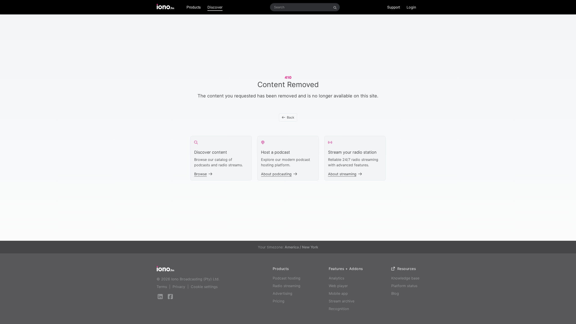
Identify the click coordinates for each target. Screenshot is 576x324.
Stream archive (341, 301)
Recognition (339, 308)
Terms (162, 286)
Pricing (278, 301)
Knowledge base (405, 278)
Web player (338, 286)
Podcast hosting (286, 278)
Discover (215, 7)
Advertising (282, 293)
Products (194, 7)
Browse (200, 174)
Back (290, 117)
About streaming (342, 174)
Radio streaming (286, 286)
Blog (395, 293)
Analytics (336, 278)
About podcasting (276, 174)
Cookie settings (204, 286)
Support (393, 7)
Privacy (179, 286)
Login (411, 7)
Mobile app (338, 293)
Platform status (404, 286)
